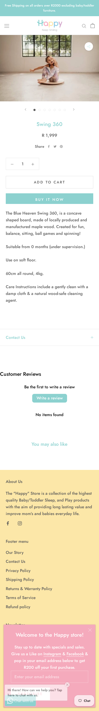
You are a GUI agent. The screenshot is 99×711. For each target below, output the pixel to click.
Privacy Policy (18, 570)
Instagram (52, 654)
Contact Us (15, 337)
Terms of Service (21, 597)
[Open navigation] (6, 25)
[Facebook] (48, 146)
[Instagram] (20, 523)
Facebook (75, 654)
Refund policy (18, 607)
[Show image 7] (65, 110)
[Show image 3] (44, 110)
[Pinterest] (61, 146)
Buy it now (49, 199)
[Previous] (25, 109)
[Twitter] (55, 146)
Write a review (50, 398)
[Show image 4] (50, 110)
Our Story (15, 552)
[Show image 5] (55, 110)
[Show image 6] (60, 110)
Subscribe (30, 694)
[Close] (90, 630)
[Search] (84, 25)
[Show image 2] (39, 110)
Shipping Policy (20, 579)
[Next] (73, 109)
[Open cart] (93, 25)
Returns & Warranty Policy (29, 589)
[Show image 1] (34, 110)
